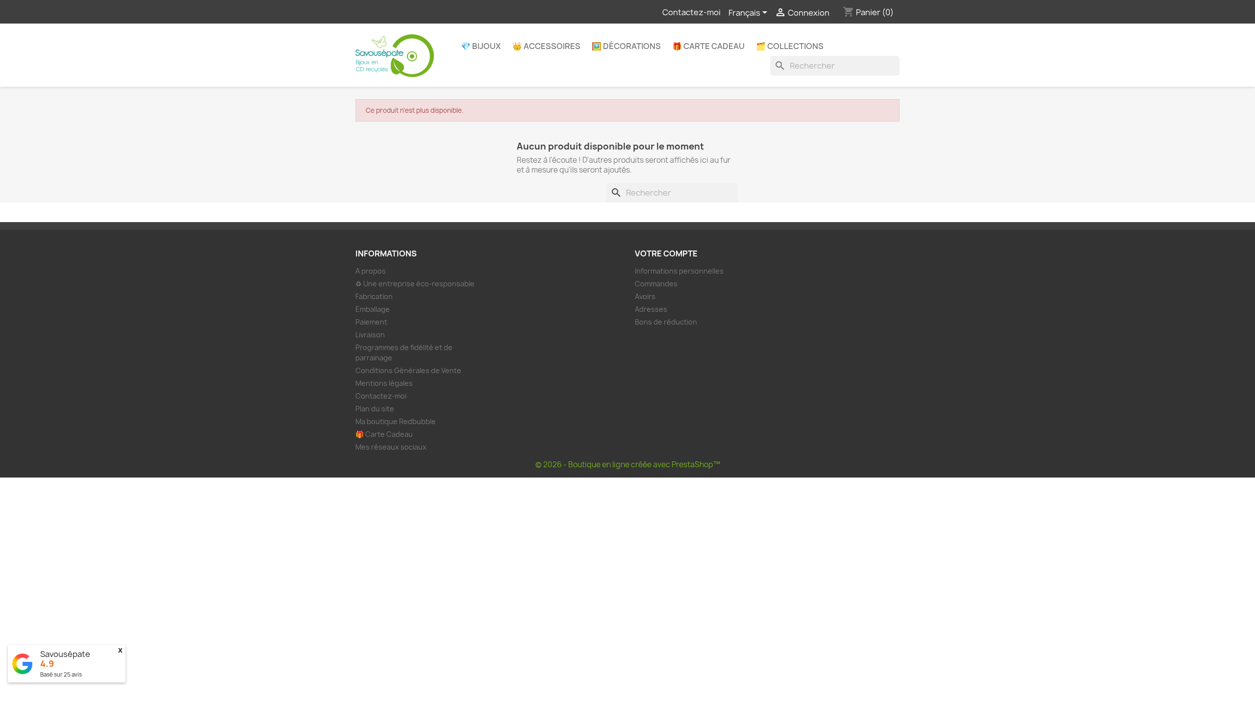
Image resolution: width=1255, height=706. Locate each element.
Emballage (372, 309)
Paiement (371, 322)
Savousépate (65, 654)
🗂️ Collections (790, 46)
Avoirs (645, 296)
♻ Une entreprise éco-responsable (415, 283)
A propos (370, 271)
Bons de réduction (666, 322)
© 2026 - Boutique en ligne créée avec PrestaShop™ (627, 464)
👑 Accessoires (546, 46)
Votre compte (666, 253)
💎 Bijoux (481, 46)
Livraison (370, 334)
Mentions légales (384, 383)
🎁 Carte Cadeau (708, 46)
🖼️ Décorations (626, 46)
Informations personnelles (679, 271)
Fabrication (374, 296)
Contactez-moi (691, 12)
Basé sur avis (61, 674)
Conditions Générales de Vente (408, 370)
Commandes (656, 283)
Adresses (651, 309)
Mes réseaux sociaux (391, 447)
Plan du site (374, 408)
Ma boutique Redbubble (395, 421)
